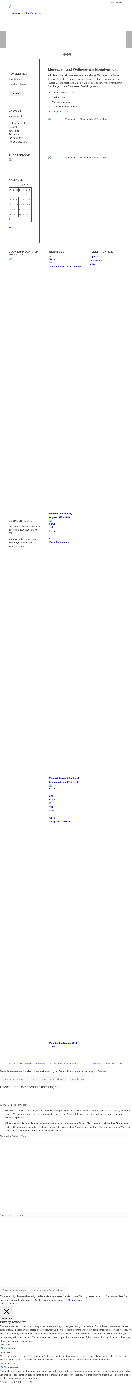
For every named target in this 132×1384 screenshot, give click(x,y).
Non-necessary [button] (7, 1363)
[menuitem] (96, 1063)
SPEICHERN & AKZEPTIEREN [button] (16, 1382)
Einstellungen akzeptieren (15, 1079)
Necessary (9, 1348)
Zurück (3, 39)
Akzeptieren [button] (61, 1300)
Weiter (129, 39)
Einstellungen (77, 1079)
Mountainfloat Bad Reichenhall (32, 1063)
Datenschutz (96, 260)
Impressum (95, 256)
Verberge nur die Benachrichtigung (49, 1079)
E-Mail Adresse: (16, 79)
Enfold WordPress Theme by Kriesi (61, 1063)
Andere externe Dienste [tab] (11, 1215)
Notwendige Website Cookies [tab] (14, 1136)
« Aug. (12, 227)
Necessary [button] (5, 1344)
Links (92, 263)
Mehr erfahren (75, 1300)
